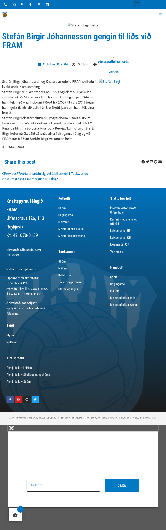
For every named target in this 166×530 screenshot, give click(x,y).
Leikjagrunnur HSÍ (120, 230)
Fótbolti (113, 72)
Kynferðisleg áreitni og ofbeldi (123, 221)
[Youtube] (18, 399)
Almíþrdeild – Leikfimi (19, 368)
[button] (136, 3)
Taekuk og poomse (70, 282)
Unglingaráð (65, 215)
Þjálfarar (63, 222)
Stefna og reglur (68, 289)
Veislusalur (117, 251)
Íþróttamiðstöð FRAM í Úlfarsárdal (123, 210)
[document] (83, 477)
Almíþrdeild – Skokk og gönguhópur (28, 374)
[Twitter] (35, 399)
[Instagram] (26, 399)
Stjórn (62, 208)
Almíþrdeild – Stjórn (18, 381)
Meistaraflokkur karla (113, 62)
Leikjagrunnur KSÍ (120, 237)
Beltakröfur (65, 275)
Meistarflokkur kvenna (71, 236)
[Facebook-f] (10, 399)
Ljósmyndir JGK (119, 244)
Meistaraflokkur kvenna (124, 304)
